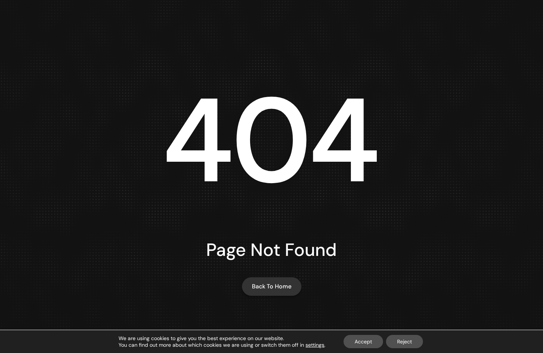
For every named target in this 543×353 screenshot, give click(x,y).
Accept (363, 341)
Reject (404, 341)
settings (314, 345)
